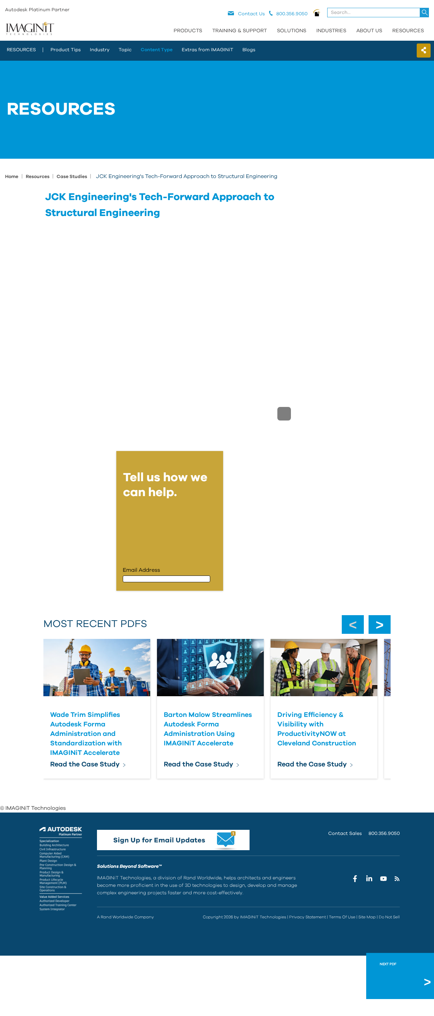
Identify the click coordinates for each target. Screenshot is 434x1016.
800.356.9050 (384, 833)
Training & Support (239, 30)
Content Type (157, 49)
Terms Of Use (342, 917)
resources (21, 49)
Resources (408, 30)
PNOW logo (317, 12)
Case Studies (72, 176)
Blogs (248, 49)
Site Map (367, 917)
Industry (100, 49)
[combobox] (378, 12)
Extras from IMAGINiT (207, 49)
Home (11, 176)
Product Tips (66, 49)
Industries (331, 30)
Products (188, 30)
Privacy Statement (307, 917)
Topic (125, 49)
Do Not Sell (389, 917)
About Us (369, 30)
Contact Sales (345, 833)
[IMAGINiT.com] (30, 29)
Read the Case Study (85, 764)
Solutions (291, 30)
